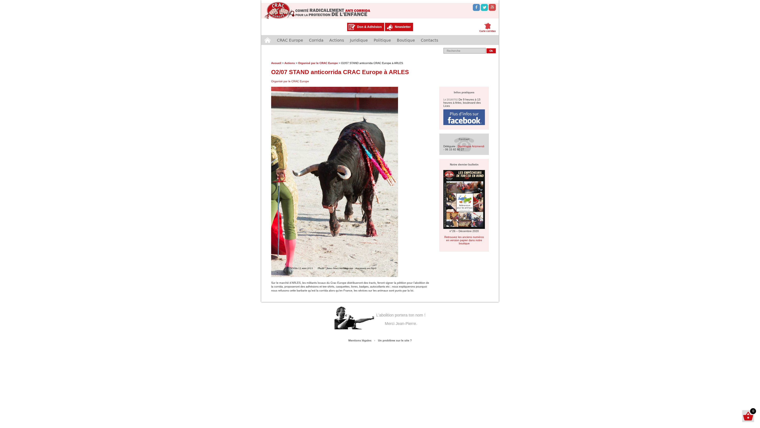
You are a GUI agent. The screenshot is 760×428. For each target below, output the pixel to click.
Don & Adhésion (369, 27)
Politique (382, 40)
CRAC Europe (290, 40)
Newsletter (403, 27)
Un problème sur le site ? (395, 340)
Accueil (267, 40)
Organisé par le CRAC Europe (318, 63)
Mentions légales (359, 340)
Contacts (429, 40)
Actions (336, 40)
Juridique (359, 40)
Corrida (316, 40)
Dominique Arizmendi (471, 146)
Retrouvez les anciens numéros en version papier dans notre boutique (464, 240)
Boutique (406, 40)
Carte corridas (487, 31)
